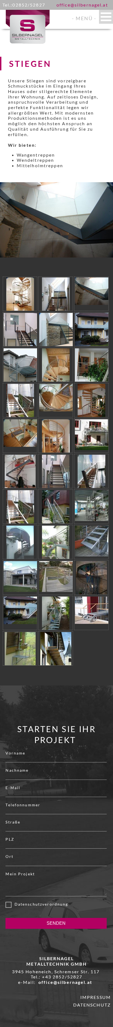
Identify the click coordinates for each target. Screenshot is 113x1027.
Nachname (17, 770)
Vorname (15, 753)
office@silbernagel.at (82, 4)
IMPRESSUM (95, 997)
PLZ (9, 839)
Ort (9, 856)
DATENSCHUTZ (92, 1004)
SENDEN (56, 923)
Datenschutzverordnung (40, 904)
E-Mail (12, 787)
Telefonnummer (22, 805)
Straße (12, 822)
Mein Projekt (20, 874)
